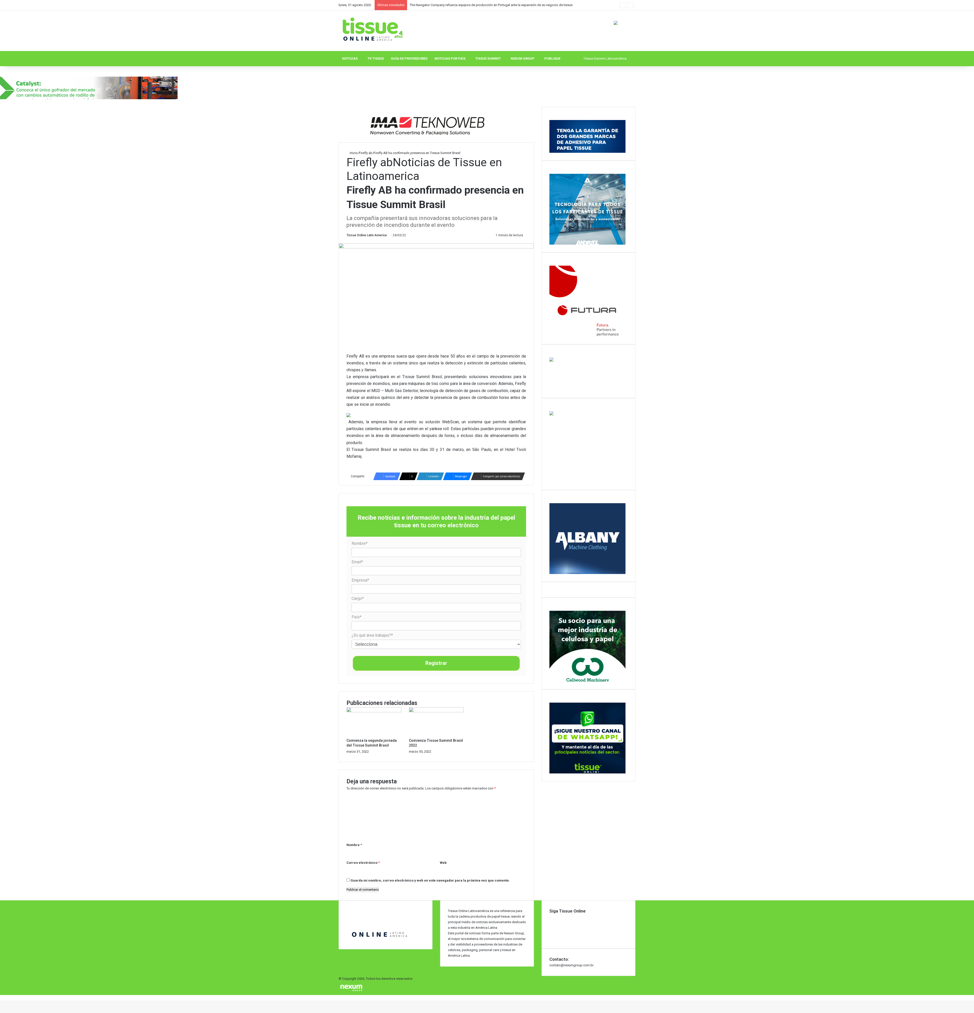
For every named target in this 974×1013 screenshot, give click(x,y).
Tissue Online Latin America (366, 235)
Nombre (354, 845)
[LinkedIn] (550, 922)
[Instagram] (550, 933)
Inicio (353, 153)
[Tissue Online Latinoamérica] (372, 29)
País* (356, 617)
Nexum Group (522, 58)
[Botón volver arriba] (1, 998)
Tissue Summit (488, 58)
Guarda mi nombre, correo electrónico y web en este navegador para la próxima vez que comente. (430, 880)
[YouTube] (550, 927)
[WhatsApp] (550, 938)
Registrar (436, 663)
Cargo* (358, 598)
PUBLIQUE (552, 58)
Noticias (350, 58)
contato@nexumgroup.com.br (571, 965)
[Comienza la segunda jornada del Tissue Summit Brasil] (373, 711)
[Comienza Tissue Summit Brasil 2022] (436, 711)
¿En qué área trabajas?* (372, 635)
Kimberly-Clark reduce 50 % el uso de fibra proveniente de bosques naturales (465, 5)
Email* (357, 562)
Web (443, 863)
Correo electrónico (363, 863)
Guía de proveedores (409, 58)
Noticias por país (449, 58)
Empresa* (360, 580)
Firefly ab (365, 153)
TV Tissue (376, 58)
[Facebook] (550, 917)
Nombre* (360, 543)
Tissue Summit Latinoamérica (605, 58)
